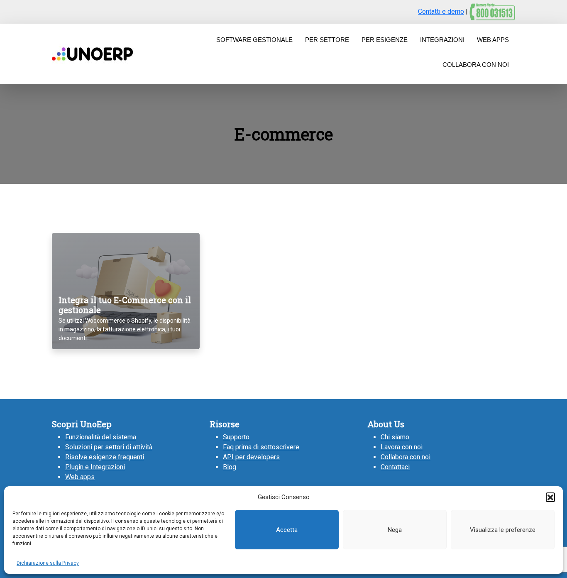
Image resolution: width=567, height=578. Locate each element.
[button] (550, 497)
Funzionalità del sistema (100, 437)
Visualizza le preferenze (502, 530)
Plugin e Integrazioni (95, 467)
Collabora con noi (405, 457)
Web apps (80, 477)
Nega (395, 530)
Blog (229, 467)
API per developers (251, 457)
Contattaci (395, 467)
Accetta (287, 530)
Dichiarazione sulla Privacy (48, 563)
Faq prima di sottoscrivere (261, 447)
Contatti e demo (441, 11)
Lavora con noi (402, 447)
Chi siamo (395, 437)
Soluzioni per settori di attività (108, 447)
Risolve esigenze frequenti (104, 457)
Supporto (236, 437)
